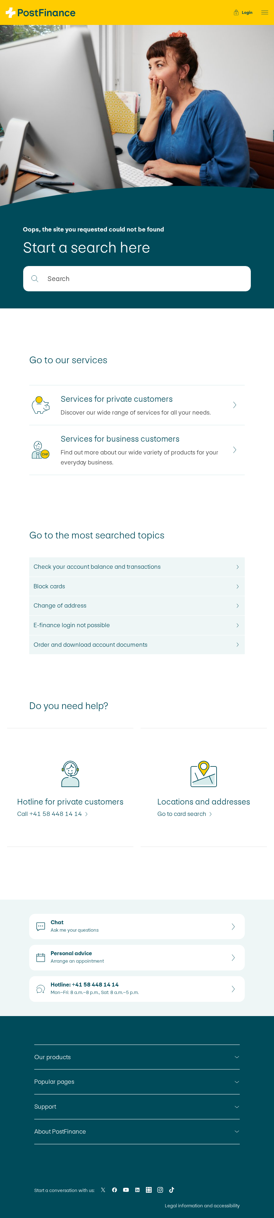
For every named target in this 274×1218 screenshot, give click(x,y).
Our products (52, 1057)
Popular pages (54, 1082)
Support (45, 1106)
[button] (262, 12)
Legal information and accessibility (202, 1206)
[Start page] (40, 12)
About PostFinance (60, 1131)
